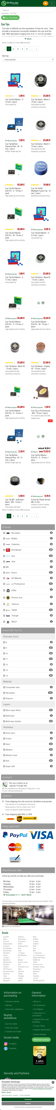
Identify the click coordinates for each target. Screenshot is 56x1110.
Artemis (21, 937)
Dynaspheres (23, 946)
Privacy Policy (39, 1025)
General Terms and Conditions (40, 1020)
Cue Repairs (38, 1009)
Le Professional (31, 583)
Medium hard (28, 755)
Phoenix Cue (31, 597)
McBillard (36, 960)
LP (19, 957)
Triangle (31, 615)
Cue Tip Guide (11, 17)
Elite (34, 946)
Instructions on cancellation (38, 1014)
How (31, 561)
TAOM (31, 610)
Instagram (12, 1043)
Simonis (21, 971)
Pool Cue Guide (12, 1027)
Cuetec (35, 941)
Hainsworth (7, 950)
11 (28, 659)
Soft (28, 760)
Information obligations (14, 1009)
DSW (20, 943)
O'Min (31, 590)
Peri (19, 964)
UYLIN (35, 978)
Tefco (35, 973)
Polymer (28, 698)
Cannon (6, 941)
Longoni (6, 957)
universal (6, 978)
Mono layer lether (28, 710)
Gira (34, 948)
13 (28, 670)
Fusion (28, 738)
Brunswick (31, 532)
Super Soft (28, 766)
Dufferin (36, 943)
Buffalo (31, 538)
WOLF (31, 621)
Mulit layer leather (28, 721)
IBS (28, 567)
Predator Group (38, 967)
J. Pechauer (37, 953)
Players (6, 967)
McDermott (7, 962)
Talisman (31, 604)
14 (28, 675)
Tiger (5, 976)
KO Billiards (31, 578)
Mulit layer (28, 715)
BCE (34, 937)
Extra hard (28, 733)
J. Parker (21, 953)
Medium (28, 749)
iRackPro (6, 953)
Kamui (31, 572)
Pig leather (28, 692)
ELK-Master (31, 549)
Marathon (6, 960)
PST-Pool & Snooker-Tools (8, 970)
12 (28, 664)
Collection (31, 544)
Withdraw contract (41, 1039)
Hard (28, 744)
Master (20, 960)
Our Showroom (39, 1005)
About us (37, 1001)
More (29, 38)
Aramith (6, 937)
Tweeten (36, 976)
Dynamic (6, 946)
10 (28, 653)
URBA (20, 978)
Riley (20, 969)
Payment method (12, 1001)
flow (31, 556)
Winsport (6, 980)
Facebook (12, 1048)
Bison (5, 939)
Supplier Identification (42, 1029)
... (31, 48)
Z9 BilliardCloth (38, 980)
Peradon (6, 964)
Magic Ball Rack (39, 957)
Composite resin (28, 687)
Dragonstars (7, 943)
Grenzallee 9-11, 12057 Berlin (18, 894)
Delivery (9, 1005)
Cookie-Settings (40, 1034)
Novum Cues (23, 962)
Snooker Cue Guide (13, 1031)
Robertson (37, 969)
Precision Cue (23, 967)
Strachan (36, 971)
